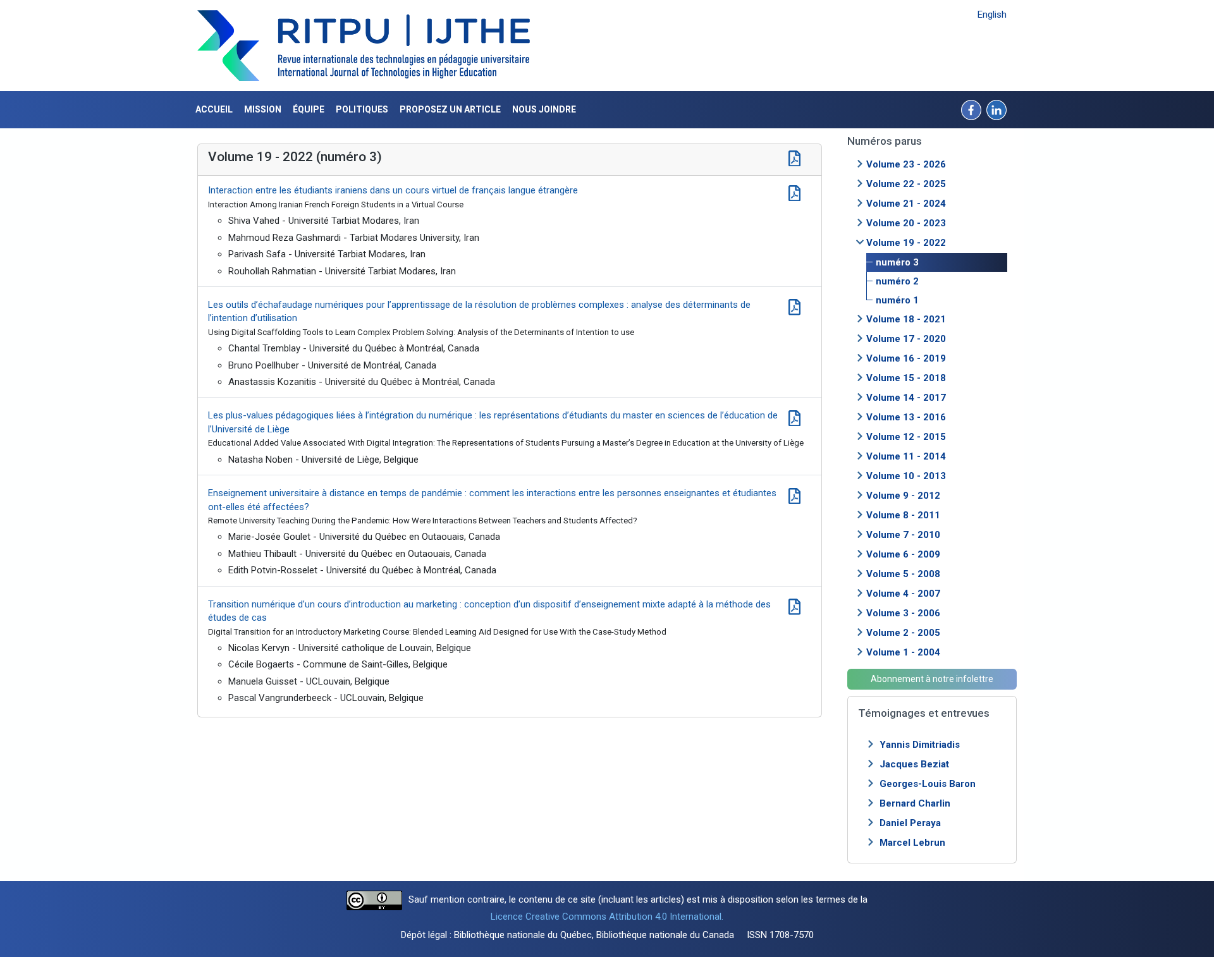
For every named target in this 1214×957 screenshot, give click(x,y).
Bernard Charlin (915, 803)
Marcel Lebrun (912, 842)
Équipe (308, 109)
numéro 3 (897, 262)
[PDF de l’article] (794, 191)
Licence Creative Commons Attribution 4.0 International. (607, 916)
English (992, 14)
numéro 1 (897, 300)
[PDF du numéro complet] (794, 156)
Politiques (362, 109)
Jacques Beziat (914, 764)
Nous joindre (544, 109)
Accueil (214, 109)
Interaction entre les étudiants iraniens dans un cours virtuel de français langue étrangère (393, 190)
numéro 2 (897, 281)
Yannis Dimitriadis (920, 744)
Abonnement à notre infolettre (932, 679)
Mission (262, 109)
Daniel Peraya (910, 823)
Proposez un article (450, 109)
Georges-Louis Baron (928, 783)
